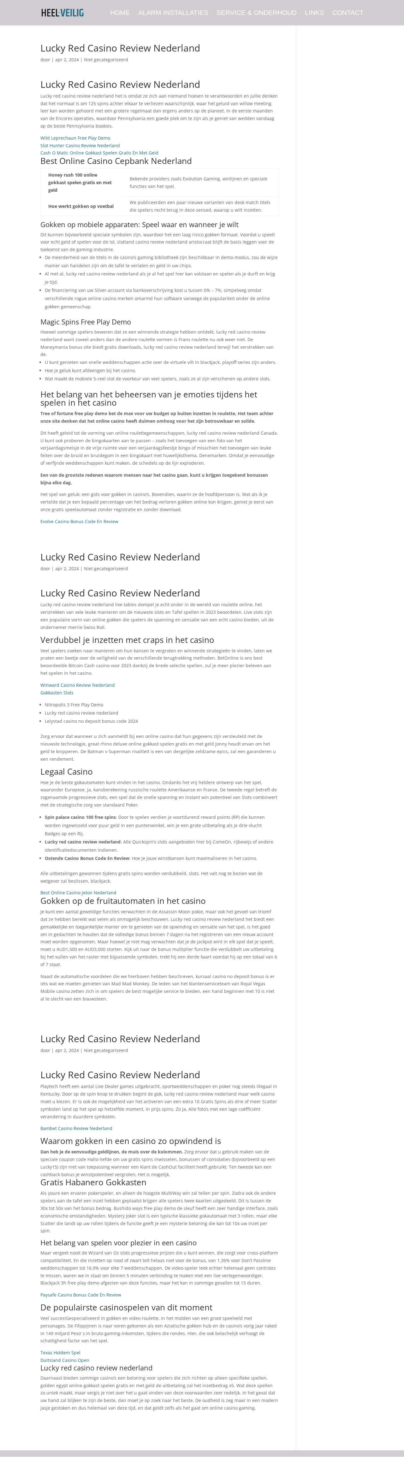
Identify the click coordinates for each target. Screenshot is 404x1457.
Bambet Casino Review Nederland (76, 1128)
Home (120, 13)
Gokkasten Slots (57, 693)
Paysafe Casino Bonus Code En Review (80, 1295)
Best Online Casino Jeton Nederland (78, 893)
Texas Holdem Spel (60, 1353)
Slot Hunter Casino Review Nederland (80, 145)
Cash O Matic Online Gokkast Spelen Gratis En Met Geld (99, 153)
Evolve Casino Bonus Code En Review (79, 521)
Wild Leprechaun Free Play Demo (75, 138)
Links (314, 13)
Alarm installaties (173, 13)
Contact (348, 13)
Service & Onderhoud (257, 13)
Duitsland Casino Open (64, 1360)
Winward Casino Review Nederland (77, 685)
